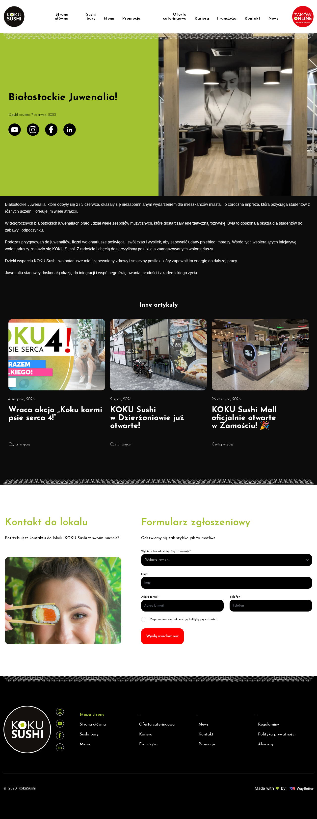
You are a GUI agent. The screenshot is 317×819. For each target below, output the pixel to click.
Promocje (131, 19)
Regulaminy (268, 725)
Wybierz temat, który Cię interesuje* (166, 551)
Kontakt (252, 19)
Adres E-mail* (150, 596)
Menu (109, 19)
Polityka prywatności (276, 734)
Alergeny (266, 744)
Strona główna (61, 17)
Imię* (144, 574)
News (273, 19)
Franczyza (227, 19)
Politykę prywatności (202, 619)
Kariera (201, 19)
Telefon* (235, 596)
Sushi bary (91, 17)
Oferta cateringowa (174, 17)
